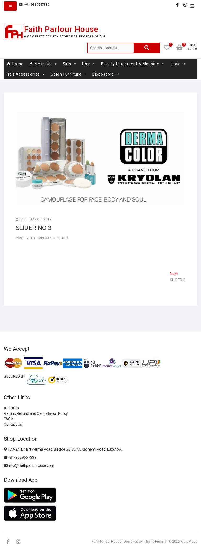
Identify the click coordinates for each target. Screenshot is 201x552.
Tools (175, 64)
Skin (67, 64)
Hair (86, 64)
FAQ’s (8, 419)
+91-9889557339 (36, 5)
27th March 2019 (35, 219)
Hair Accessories (23, 74)
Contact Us (13, 424)
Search (147, 48)
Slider (63, 238)
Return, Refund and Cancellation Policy (36, 413)
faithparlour (40, 238)
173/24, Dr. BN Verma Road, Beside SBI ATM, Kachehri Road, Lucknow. (64, 449)
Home (18, 64)
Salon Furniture (66, 74)
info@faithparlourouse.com (31, 465)
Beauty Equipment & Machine (130, 64)
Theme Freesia (155, 541)
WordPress (188, 541)
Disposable (103, 74)
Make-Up (43, 64)
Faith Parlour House (61, 29)
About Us (11, 408)
